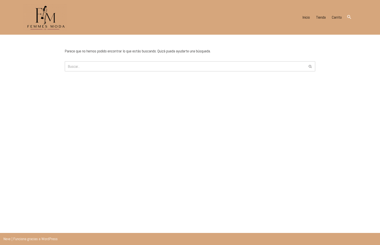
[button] (349, 17)
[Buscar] (310, 66)
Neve (7, 238)
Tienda (321, 17)
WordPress (49, 238)
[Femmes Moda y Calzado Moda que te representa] (45, 17)
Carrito (337, 17)
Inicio (306, 17)
